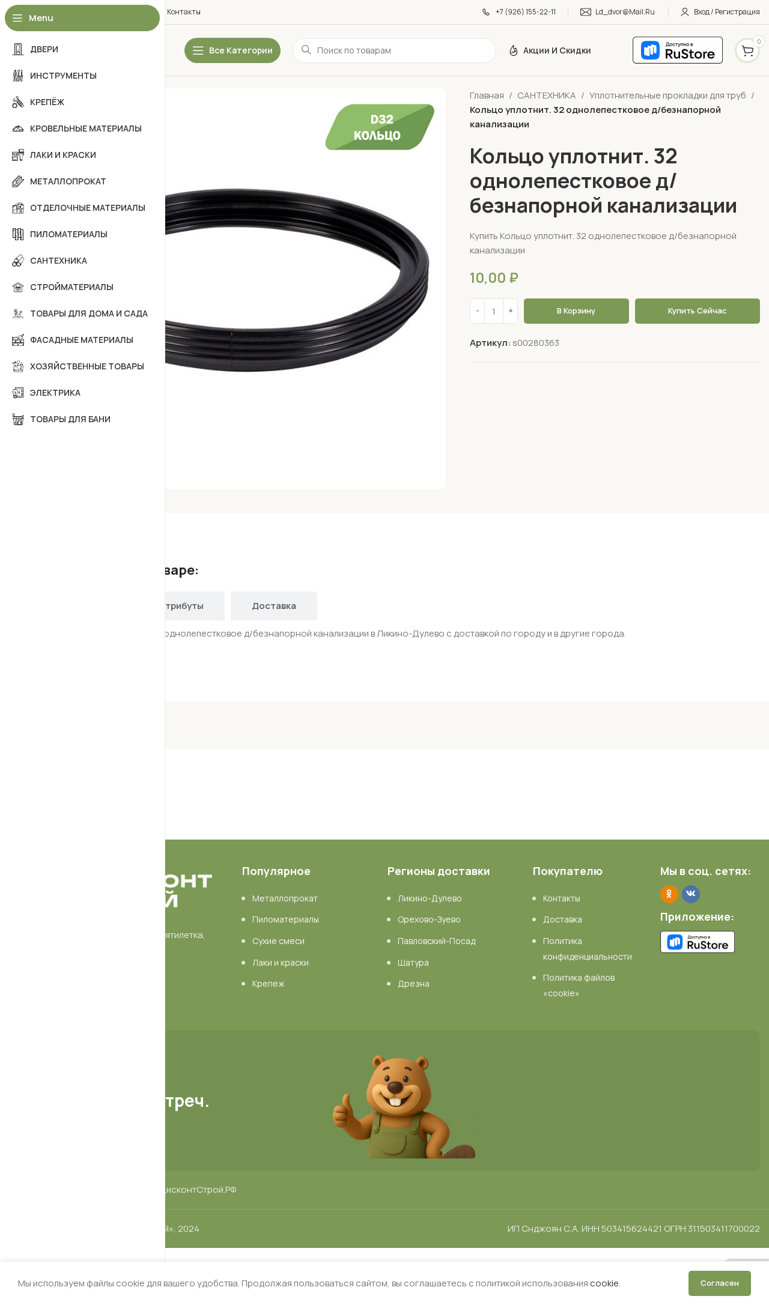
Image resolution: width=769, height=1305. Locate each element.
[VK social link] (691, 894)
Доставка (562, 919)
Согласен (720, 1282)
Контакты (561, 898)
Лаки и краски (280, 962)
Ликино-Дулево (430, 898)
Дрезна (414, 983)
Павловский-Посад (436, 940)
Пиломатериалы (285, 919)
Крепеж (268, 983)
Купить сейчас (697, 310)
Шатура (413, 962)
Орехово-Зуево (429, 919)
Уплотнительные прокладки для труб (667, 95)
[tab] (181, 606)
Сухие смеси (278, 940)
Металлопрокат (285, 898)
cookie (604, 1283)
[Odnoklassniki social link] (669, 894)
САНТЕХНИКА (546, 95)
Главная (487, 95)
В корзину (576, 310)
